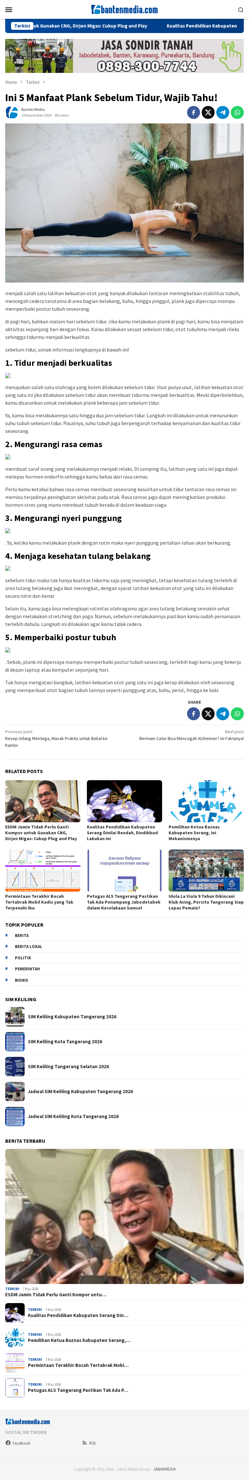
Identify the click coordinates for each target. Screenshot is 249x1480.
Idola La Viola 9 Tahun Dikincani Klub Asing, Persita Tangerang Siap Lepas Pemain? (206, 902)
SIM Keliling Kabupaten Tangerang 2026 (72, 1017)
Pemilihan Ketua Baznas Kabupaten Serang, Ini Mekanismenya (194, 832)
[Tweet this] (208, 112)
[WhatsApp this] (237, 112)
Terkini (12, 1289)
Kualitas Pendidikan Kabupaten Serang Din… (78, 1315)
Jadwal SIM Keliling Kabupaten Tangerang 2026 (80, 1091)
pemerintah (27, 969)
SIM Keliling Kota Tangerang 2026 (65, 1042)
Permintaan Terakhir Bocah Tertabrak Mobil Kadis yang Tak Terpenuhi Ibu (39, 902)
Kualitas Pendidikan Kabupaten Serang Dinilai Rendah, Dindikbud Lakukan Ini (122, 832)
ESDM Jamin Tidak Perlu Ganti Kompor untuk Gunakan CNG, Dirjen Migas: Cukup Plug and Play (41, 832)
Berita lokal (28, 946)
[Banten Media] (124, 9)
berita (22, 935)
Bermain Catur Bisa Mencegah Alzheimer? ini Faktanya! (191, 735)
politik (23, 958)
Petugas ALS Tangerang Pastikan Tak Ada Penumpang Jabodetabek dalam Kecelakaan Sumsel (123, 902)
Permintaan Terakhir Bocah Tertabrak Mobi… (78, 1365)
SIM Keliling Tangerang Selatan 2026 (68, 1067)
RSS (92, 1443)
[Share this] (193, 112)
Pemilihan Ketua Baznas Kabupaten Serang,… (79, 1340)
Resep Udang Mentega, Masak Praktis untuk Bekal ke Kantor (56, 738)
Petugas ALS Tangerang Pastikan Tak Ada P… (78, 1390)
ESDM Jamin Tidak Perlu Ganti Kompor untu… (55, 1295)
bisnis (21, 980)
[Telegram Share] (222, 112)
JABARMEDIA (164, 1469)
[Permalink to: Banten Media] (11, 112)
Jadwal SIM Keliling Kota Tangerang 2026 (73, 1116)
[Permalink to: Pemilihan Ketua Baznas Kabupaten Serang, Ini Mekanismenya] (206, 801)
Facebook (21, 1443)
